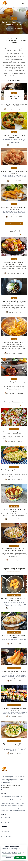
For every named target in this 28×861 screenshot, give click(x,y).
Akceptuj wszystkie (20, 857)
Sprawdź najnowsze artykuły (14, 223)
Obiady (14, 18)
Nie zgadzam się (8, 857)
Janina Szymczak (5, 822)
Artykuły (3, 793)
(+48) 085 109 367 (7, 787)
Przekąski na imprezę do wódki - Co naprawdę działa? (13, 803)
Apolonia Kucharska (5, 817)
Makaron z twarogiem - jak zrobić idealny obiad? (12, 796)
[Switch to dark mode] (23, 3)
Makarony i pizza (5, 831)
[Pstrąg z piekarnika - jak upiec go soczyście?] (14, 91)
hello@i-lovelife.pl (7, 789)
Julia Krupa (3, 819)
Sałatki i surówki (14, 429)
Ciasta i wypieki (4, 829)
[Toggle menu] (25, 3)
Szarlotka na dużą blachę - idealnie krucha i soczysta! (13, 810)
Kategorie (4, 826)
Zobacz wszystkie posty (14, 234)
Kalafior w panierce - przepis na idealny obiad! (11, 808)
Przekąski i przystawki (14, 595)
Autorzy (3, 814)
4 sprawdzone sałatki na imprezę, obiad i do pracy (12, 805)
